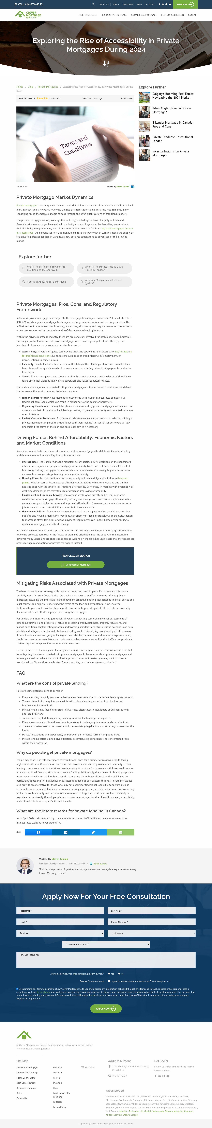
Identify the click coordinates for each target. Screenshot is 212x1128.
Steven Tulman (122, 186)
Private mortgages (27, 205)
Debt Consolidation (172, 14)
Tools (116, 4)
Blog (139, 4)
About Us (104, 4)
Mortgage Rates (88, 14)
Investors (128, 4)
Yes (112, 973)
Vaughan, (178, 1111)
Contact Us (21, 1098)
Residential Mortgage (114, 14)
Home (20, 86)
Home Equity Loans (25, 1077)
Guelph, (148, 1111)
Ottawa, (127, 1114)
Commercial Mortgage (144, 14)
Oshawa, (169, 1111)
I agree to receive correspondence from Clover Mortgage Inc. (140, 981)
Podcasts (57, 1101)
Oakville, (118, 1114)
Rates (19, 1093)
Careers (150, 4)
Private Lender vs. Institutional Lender (172, 139)
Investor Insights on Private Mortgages (170, 153)
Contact (193, 14)
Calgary (134, 1114)
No (122, 973)
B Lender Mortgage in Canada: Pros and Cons (172, 124)
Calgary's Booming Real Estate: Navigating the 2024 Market (173, 96)
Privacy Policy (43, 992)
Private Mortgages (48, 86)
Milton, (109, 1114)
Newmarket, (159, 1111)
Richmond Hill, (136, 1111)
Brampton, (188, 1111)
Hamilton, (124, 1111)
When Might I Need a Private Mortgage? (171, 110)
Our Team (57, 1072)
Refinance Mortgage (26, 1087)
